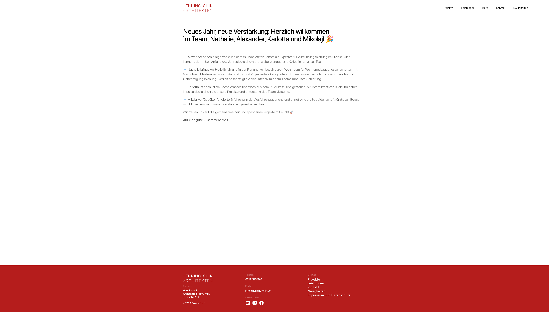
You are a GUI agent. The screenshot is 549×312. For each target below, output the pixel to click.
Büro (485, 8)
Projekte (448, 8)
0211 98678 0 (253, 279)
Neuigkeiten (520, 8)
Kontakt (501, 8)
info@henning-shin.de (258, 290)
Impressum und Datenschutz (329, 295)
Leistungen (468, 8)
